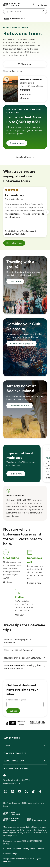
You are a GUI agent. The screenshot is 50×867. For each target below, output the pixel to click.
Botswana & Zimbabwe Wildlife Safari (20, 232)
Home (6, 18)
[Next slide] (46, 212)
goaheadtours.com (12, 783)
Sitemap (40, 848)
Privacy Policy (29, 848)
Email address (16, 699)
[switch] (6, 79)
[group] (25, 212)
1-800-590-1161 (23, 499)
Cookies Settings (10, 853)
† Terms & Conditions (12, 848)
